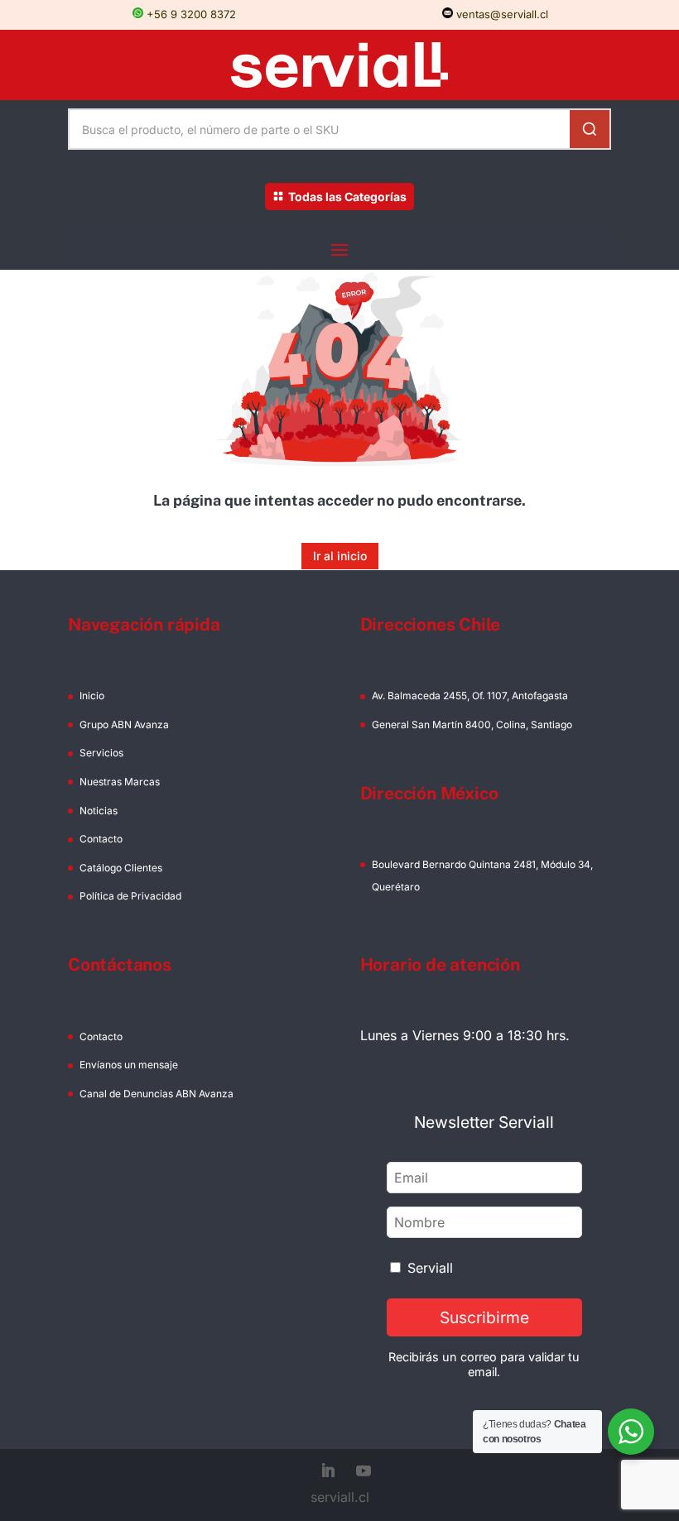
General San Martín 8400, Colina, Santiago (472, 724)
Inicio (91, 695)
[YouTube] (363, 1472)
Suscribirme (484, 1317)
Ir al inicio (340, 556)
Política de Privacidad (130, 896)
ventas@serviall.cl (500, 14)
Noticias (98, 810)
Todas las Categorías (347, 197)
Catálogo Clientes (120, 867)
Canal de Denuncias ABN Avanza (156, 1093)
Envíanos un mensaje (128, 1064)
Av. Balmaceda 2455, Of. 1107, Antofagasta (470, 695)
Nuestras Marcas (119, 781)
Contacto (101, 838)
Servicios (101, 752)
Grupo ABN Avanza (124, 724)
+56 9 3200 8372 (189, 14)
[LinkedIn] (327, 1472)
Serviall (430, 1268)
